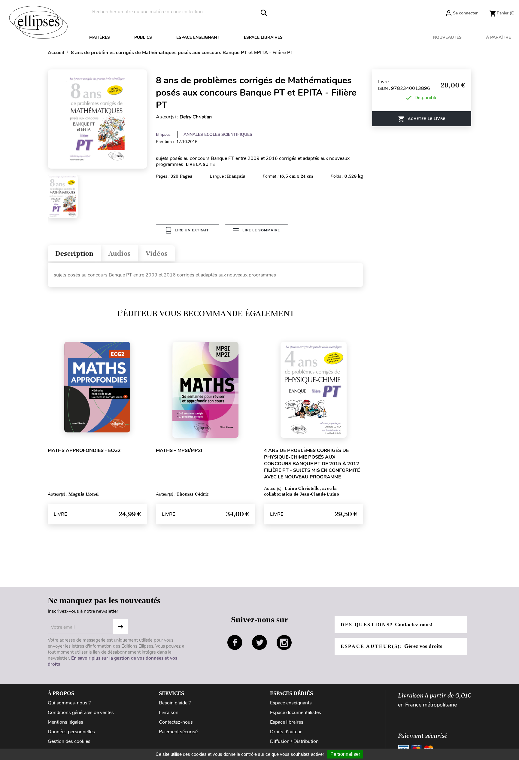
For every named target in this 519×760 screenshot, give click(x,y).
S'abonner (120, 626)
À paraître (498, 37)
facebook (234, 642)
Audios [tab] (119, 253)
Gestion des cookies (69, 741)
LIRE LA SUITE (200, 164)
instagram (284, 642)
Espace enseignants (291, 703)
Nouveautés (447, 37)
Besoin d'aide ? (175, 703)
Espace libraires (263, 37)
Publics (143, 37)
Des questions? (386, 624)
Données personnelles (71, 731)
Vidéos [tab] (157, 253)
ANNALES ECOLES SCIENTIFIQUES (218, 134)
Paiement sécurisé (178, 731)
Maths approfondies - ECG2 (84, 450)
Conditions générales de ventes (81, 712)
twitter (259, 642)
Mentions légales (65, 722)
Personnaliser (345, 754)
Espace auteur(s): (391, 646)
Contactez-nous (176, 722)
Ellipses (163, 134)
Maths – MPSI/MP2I (179, 450)
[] (263, 13)
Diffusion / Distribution (294, 741)
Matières (99, 37)
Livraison (168, 712)
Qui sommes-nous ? (69, 703)
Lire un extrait (192, 230)
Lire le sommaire (261, 230)
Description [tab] (74, 253)
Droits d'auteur (286, 731)
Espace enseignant (198, 37)
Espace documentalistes (295, 712)
